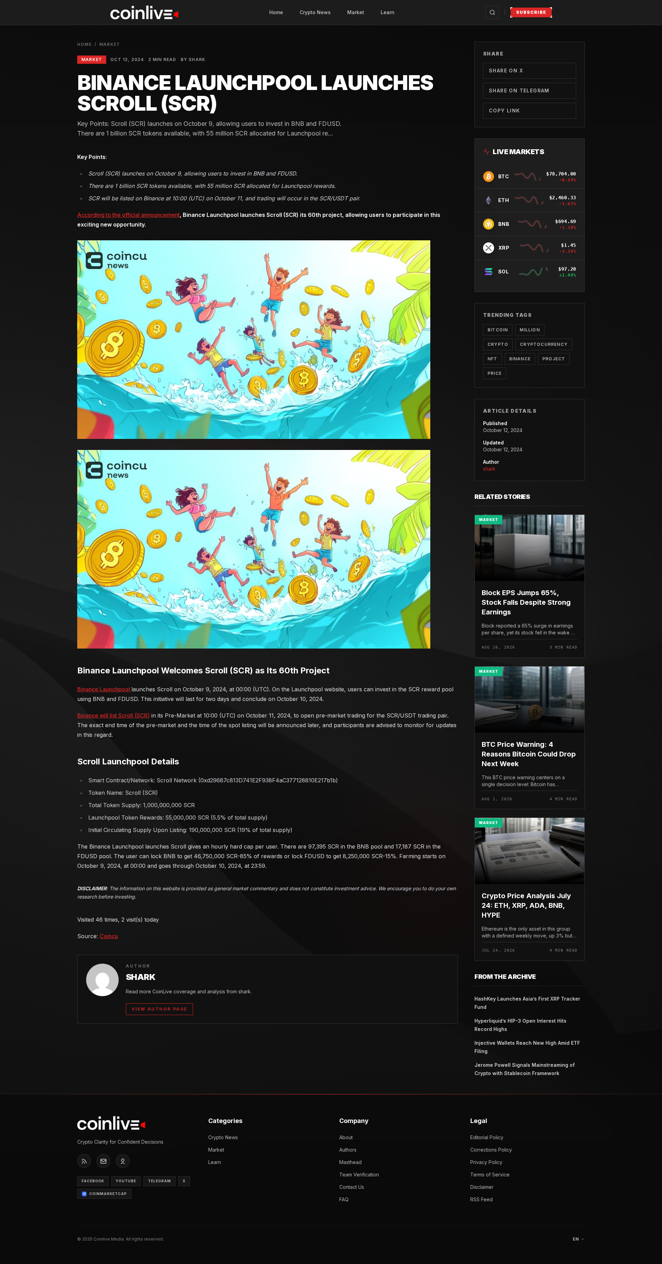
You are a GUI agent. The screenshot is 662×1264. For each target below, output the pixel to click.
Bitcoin (498, 329)
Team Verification (359, 1174)
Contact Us (351, 1187)
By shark (193, 59)
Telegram (159, 1181)
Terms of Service (490, 1174)
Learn (387, 12)
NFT (493, 358)
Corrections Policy (491, 1150)
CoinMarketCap (108, 1194)
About (346, 1137)
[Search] (492, 12)
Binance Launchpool (104, 689)
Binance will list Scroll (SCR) (113, 715)
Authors (348, 1150)
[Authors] (123, 1161)
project (553, 358)
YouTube (126, 1181)
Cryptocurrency (544, 344)
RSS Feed (481, 1199)
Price (495, 373)
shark (489, 469)
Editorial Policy (486, 1137)
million (530, 329)
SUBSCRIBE (531, 12)
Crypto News (315, 12)
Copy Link (504, 110)
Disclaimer (481, 1187)
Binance (520, 358)
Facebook (93, 1181)
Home (276, 12)
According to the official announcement (128, 214)
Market (355, 12)
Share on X (506, 70)
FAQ (344, 1199)
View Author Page (159, 1009)
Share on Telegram (519, 90)
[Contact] (103, 1161)
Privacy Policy (486, 1162)
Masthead (350, 1162)
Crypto (498, 344)
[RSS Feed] (84, 1161)
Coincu (109, 936)
